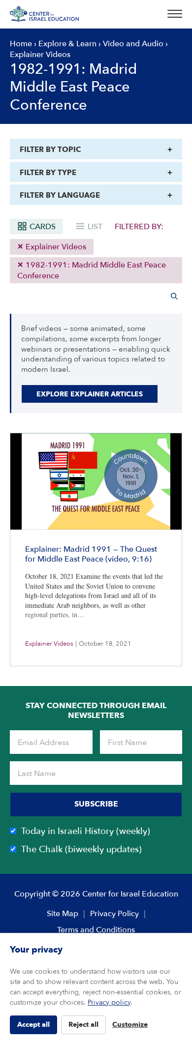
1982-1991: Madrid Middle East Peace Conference (91, 270)
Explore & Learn (67, 43)
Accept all (33, 1024)
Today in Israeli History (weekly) (85, 831)
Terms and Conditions (96, 930)
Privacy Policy (114, 913)
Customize (130, 1024)
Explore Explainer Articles (89, 394)
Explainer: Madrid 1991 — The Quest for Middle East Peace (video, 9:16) (91, 554)
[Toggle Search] (174, 296)
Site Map (62, 913)
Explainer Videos (55, 246)
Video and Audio (133, 43)
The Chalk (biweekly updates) (81, 849)
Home (21, 43)
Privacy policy (109, 1002)
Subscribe (96, 804)
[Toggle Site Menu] (171, 14)
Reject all (83, 1024)
